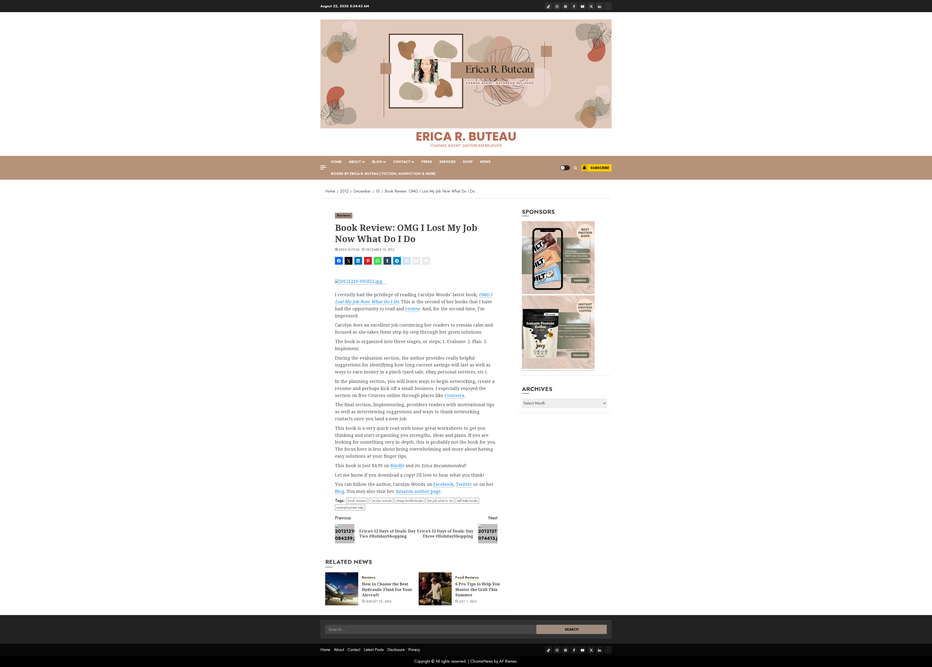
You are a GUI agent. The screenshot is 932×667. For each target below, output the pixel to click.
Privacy (414, 649)
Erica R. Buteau (466, 136)
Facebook (443, 484)
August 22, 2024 (378, 602)
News (485, 161)
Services (447, 161)
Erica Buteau (349, 250)
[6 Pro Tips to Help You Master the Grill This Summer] (435, 588)
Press (426, 161)
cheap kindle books (409, 500)
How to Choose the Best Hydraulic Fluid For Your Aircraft (387, 589)
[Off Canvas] (323, 167)
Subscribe (600, 167)
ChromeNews (481, 661)
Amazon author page (418, 491)
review (412, 309)
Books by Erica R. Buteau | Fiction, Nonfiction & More (383, 173)
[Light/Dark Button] (565, 167)
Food (459, 577)
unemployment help (350, 507)
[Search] (575, 168)
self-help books (467, 500)
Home (336, 161)
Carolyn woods (381, 500)
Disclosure (396, 649)
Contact (401, 161)
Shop (468, 161)
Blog (377, 161)
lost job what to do (440, 500)
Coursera (454, 395)
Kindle (397, 465)
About (355, 161)
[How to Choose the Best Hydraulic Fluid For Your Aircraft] (341, 588)
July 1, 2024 (468, 602)
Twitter (464, 484)
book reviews (357, 500)
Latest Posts (374, 649)
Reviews (343, 215)
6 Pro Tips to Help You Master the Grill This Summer (477, 589)
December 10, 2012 (380, 250)
